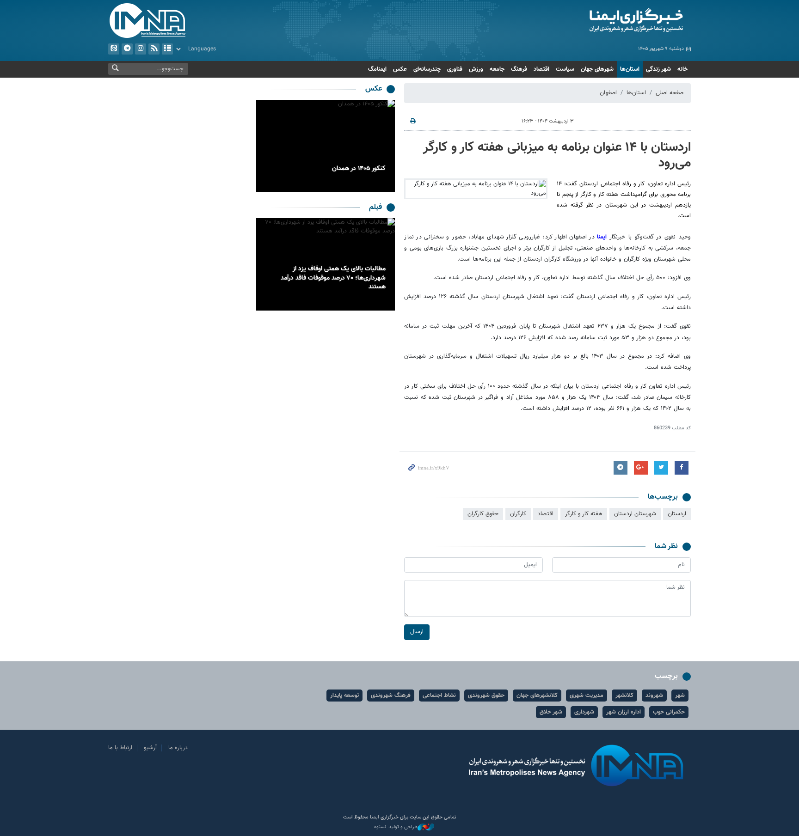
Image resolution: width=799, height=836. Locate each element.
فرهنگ (519, 69)
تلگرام (127, 49)
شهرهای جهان (597, 69)
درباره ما (178, 747)
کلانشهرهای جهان (537, 695)
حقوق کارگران (482, 514)
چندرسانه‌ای (427, 69)
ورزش (476, 69)
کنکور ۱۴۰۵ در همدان (359, 169)
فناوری (454, 69)
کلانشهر (624, 695)
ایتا (113, 49)
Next (265, 146)
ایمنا (597, 20)
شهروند (654, 695)
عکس (400, 69)
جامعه (497, 69)
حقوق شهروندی (486, 695)
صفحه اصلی (669, 93)
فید (154, 49)
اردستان (677, 514)
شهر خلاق (551, 712)
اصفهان (608, 93)
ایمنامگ (377, 69)
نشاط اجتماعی (439, 695)
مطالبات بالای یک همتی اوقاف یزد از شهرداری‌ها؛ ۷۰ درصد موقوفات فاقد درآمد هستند (333, 278)
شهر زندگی (658, 69)
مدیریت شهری (586, 695)
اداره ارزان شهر (623, 712)
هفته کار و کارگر (583, 514)
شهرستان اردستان (635, 514)
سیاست (565, 69)
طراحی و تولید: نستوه (396, 827)
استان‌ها (629, 69)
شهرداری (584, 712)
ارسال (417, 631)
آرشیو (167, 49)
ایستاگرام (140, 49)
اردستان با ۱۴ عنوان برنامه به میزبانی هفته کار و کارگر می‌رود (557, 155)
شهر (680, 695)
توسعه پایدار (344, 695)
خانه (682, 69)
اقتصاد (541, 69)
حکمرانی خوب (669, 712)
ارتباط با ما (120, 747)
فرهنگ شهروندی (391, 695)
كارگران (518, 514)
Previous (385, 146)
